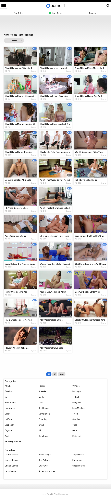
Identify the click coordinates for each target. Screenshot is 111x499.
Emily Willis (44, 466)
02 (55, 374)
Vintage (76, 386)
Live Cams (57, 13)
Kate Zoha (77, 460)
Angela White (78, 455)
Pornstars (10, 450)
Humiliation (10, 408)
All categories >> (13, 442)
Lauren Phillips (11, 455)
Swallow (9, 391)
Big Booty (9, 425)
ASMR (8, 386)
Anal (7, 436)
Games (92, 13)
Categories (10, 381)
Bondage (76, 391)
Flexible (42, 386)
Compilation (44, 414)
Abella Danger (45, 455)
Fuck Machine (78, 408)
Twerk (75, 414)
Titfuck (75, 397)
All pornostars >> (47, 471)
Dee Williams (44, 460)
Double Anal (44, 408)
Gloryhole (76, 402)
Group (41, 425)
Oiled (41, 402)
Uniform (8, 419)
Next (62, 374)
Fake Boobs (10, 402)
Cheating (43, 419)
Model (41, 397)
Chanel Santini (11, 466)
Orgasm (8, 430)
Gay (6, 397)
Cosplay (76, 419)
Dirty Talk (76, 436)
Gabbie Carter (78, 466)
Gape (74, 430)
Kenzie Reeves (11, 460)
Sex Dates (18, 13)
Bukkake (42, 391)
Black (7, 414)
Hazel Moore (10, 471)
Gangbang (43, 436)
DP (40, 430)
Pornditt (50, 494)
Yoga (74, 425)
